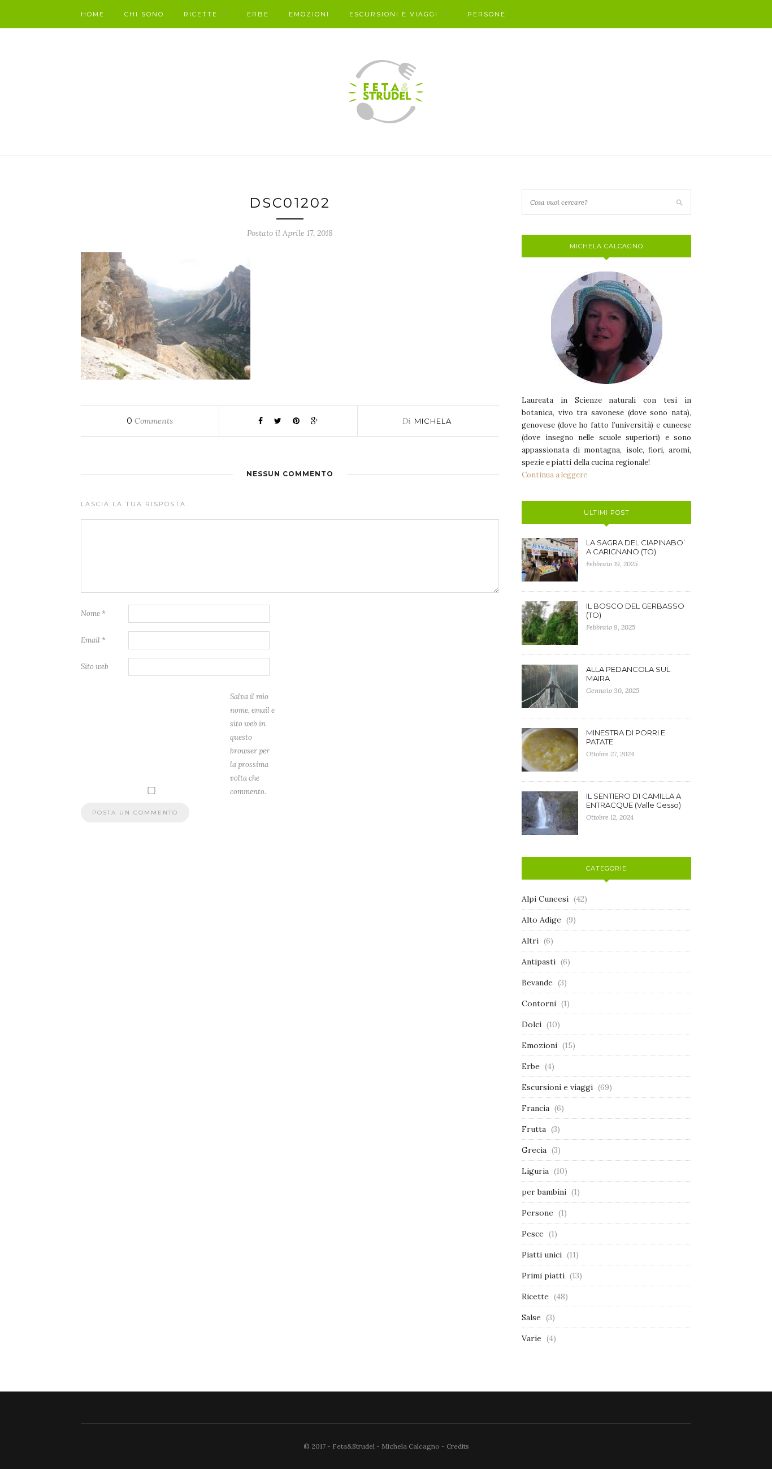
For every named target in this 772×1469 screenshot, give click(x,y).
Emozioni (309, 14)
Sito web (95, 666)
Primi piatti (543, 1275)
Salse (531, 1317)
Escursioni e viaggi (393, 14)
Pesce (533, 1234)
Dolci (531, 1024)
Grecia (534, 1150)
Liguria (535, 1171)
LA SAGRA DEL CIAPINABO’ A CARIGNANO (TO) (635, 547)
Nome (93, 613)
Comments (150, 421)
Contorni (539, 1003)
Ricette (201, 14)
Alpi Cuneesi (545, 899)
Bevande (537, 982)
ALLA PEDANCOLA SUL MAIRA (628, 674)
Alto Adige (541, 920)
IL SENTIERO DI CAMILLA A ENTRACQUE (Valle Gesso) (633, 800)
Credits (457, 1446)
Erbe (258, 14)
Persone (486, 14)
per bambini (544, 1192)
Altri (530, 941)
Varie (531, 1338)
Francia (535, 1108)
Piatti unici (542, 1255)
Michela (433, 420)
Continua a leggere (554, 475)
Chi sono (144, 14)
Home (93, 14)
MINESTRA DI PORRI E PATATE (625, 737)
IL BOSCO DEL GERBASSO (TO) (635, 610)
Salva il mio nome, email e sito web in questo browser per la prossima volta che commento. (252, 744)
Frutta (534, 1129)
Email (93, 640)
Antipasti (539, 962)
